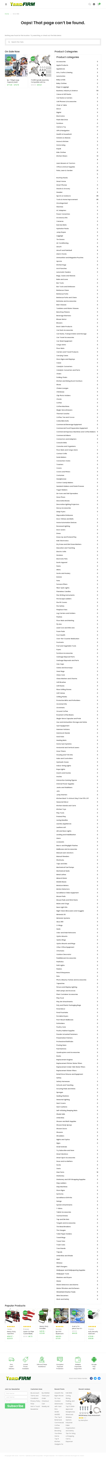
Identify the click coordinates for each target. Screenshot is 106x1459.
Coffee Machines (77, 406)
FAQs (32, 1404)
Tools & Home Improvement (77, 199)
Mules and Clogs (77, 904)
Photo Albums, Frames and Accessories (77, 980)
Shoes (77, 385)
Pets (77, 976)
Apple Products (77, 65)
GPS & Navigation (77, 131)
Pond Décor (77, 1009)
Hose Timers (77, 751)
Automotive (77, 76)
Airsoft (77, 247)
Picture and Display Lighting (77, 987)
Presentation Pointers (77, 1038)
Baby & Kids (77, 80)
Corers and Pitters (77, 472)
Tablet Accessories (77, 1212)
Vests (77, 1169)
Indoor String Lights (77, 766)
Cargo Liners (77, 345)
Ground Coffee (77, 711)
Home (7, 14)
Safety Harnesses (77, 1081)
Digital (77, 112)
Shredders (77, 1136)
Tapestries (77, 983)
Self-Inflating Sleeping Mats (77, 1110)
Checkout (45, 1401)
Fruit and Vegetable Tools (77, 646)
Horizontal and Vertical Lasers (77, 748)
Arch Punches (77, 268)
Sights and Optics (77, 1139)
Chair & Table (77, 105)
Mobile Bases (77, 882)
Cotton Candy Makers (77, 483)
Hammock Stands (77, 733)
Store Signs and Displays (77, 359)
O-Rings (77, 925)
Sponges (77, 1092)
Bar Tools (77, 283)
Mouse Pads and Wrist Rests (77, 900)
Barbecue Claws (77, 290)
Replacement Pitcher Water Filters (77, 1063)
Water (77, 1281)
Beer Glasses (77, 305)
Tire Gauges (77, 1230)
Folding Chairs (77, 377)
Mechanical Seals (77, 871)
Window (77, 1263)
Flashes (77, 617)
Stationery (77, 1176)
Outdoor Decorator (77, 954)
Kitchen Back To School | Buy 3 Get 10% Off (77, 798)
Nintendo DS (77, 914)
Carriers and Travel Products (77, 352)
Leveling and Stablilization (77, 835)
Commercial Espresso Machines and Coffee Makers (77, 432)
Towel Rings (77, 1237)
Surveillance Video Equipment (77, 893)
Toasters (77, 464)
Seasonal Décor (77, 802)
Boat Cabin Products (77, 327)
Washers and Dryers (77, 1277)
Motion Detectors (77, 889)
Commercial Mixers (77, 435)
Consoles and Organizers (77, 446)
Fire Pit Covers (77, 602)
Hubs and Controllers (77, 758)
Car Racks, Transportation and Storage (77, 334)
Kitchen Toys (77, 809)
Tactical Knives (77, 1216)
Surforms (77, 1194)
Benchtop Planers (77, 312)
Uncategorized (77, 203)
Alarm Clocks (77, 254)
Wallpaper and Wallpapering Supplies (77, 1270)
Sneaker (77, 192)
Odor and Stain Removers (77, 933)
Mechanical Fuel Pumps (77, 867)
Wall (77, 1259)
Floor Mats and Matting (77, 620)
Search (90, 4)
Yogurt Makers (77, 490)
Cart (43, 1404)
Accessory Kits (77, 218)
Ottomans (77, 951)
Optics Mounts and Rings (77, 943)
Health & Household (77, 134)
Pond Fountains (77, 1012)
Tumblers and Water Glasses (77, 308)
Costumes (77, 475)
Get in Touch (35, 1406)
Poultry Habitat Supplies (77, 1031)
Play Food (77, 998)
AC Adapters (77, 210)
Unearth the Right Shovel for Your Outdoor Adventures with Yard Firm (59, 1401)
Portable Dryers (77, 1016)
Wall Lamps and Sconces (77, 991)
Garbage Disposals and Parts (77, 660)
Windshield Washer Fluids (77, 1292)
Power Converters (77, 214)
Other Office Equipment (77, 947)
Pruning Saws (77, 1045)
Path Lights (77, 965)
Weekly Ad (45, 1406)
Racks (77, 1056)
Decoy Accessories (77, 508)
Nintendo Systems (77, 918)
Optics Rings (77, 940)
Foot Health (77, 635)
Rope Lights (77, 769)
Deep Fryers (77, 512)
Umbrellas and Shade (77, 1256)
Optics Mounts (77, 936)
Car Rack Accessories (77, 330)
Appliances (77, 69)
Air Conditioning (77, 243)
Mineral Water (77, 878)
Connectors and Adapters (77, 439)
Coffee (77, 403)
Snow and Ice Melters (77, 1161)
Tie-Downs (77, 239)
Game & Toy (77, 127)
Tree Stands (77, 1248)
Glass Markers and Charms (77, 679)
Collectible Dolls (77, 421)
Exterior (77, 577)
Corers (77, 468)
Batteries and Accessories (77, 301)
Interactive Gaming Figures (77, 780)
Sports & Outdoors (77, 196)
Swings (77, 1201)
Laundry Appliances (77, 824)
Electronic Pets (77, 559)
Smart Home (77, 181)
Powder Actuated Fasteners (77, 1034)
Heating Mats (77, 740)
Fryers (77, 650)
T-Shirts (77, 1208)
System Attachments (77, 1205)
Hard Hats (77, 737)
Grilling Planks (77, 697)
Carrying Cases (77, 356)
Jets (77, 791)
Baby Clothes (77, 83)
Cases (77, 363)
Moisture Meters (77, 885)
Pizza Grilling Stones (77, 689)
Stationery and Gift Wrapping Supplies (77, 1179)
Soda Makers (77, 457)
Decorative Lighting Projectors (77, 504)
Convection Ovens (77, 461)
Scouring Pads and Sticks (77, 1089)
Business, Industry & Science (77, 91)
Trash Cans (77, 1245)
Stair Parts (77, 1172)
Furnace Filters (77, 584)
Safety (77, 1078)
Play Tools (77, 813)
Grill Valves (77, 693)
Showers (77, 1132)
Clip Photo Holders (77, 395)
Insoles (77, 777)
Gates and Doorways (77, 668)
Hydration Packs (77, 229)
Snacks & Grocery (77, 189)
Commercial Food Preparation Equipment (77, 428)
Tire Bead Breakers (77, 1227)
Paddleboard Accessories (77, 958)
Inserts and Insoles (77, 773)
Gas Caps (77, 664)
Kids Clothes (77, 152)
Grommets (77, 708)
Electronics (77, 116)
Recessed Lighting (77, 526)
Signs (77, 1143)
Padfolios (77, 962)
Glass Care (77, 675)
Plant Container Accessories (77, 994)
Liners (77, 838)
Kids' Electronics (77, 541)
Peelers (77, 969)
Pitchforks (77, 860)
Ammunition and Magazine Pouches (77, 258)
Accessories (77, 62)
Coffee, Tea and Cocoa (77, 417)
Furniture (77, 123)
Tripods (77, 1252)
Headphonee (77, 479)
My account (35, 1393)
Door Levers (77, 530)
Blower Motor (77, 319)
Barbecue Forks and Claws (77, 297)
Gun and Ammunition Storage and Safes (77, 722)
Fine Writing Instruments (77, 595)
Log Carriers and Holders (77, 613)
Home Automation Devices (77, 522)
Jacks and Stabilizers (77, 787)
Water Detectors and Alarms (77, 1285)
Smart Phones (77, 185)
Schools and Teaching (77, 1085)
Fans (77, 581)
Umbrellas (77, 1118)
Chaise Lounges (77, 388)
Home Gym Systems (77, 744)
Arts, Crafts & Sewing (77, 72)
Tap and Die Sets (77, 1219)
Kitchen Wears (77, 158)
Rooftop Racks (77, 178)
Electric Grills (77, 552)
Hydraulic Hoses (77, 762)
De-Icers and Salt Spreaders (77, 493)
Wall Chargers (77, 1267)
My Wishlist (46, 1393)
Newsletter (34, 1409)
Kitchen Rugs (77, 265)
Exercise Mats (77, 225)
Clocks (77, 399)
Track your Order (45, 1397)
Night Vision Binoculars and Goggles (77, 911)
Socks (77, 1165)
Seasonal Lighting (77, 1100)
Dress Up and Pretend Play (77, 537)
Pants (77, 566)
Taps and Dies (77, 864)
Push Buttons (77, 1049)
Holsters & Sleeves (77, 138)
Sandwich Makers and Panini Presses (77, 486)
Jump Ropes (77, 232)
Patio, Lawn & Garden (77, 172)
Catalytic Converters (77, 366)
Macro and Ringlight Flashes (77, 845)
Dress (77, 533)
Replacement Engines (77, 1060)
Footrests (77, 642)
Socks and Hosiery (77, 573)
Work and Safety (77, 1299)
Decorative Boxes (77, 501)
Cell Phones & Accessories (77, 101)
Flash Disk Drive (77, 120)
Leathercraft (77, 827)
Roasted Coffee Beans (77, 715)
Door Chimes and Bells (77, 519)
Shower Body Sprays (77, 1125)
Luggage (77, 236)
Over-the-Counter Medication (77, 639)
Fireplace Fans (77, 610)
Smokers (77, 555)
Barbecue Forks (77, 294)
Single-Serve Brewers (77, 410)
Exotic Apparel (77, 562)
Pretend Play (77, 816)
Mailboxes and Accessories (77, 849)
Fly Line (77, 624)
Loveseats (77, 842)
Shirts (77, 570)
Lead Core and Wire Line (77, 628)
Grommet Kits (77, 704)
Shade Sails (77, 1114)
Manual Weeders (77, 856)
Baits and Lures (77, 279)
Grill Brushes (77, 682)
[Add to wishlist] (16, 56)
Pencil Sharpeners (77, 973)
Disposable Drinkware (77, 515)
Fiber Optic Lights (77, 588)
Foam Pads (77, 631)
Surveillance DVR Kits (77, 1198)
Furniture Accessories (77, 653)
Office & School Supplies (77, 167)
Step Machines (77, 1187)
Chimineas (77, 392)
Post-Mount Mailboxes (77, 1020)
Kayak (77, 149)
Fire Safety (77, 606)
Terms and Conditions (34, 1397)
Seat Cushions (77, 1107)
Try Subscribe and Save (77, 1150)
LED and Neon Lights (77, 831)
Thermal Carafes (77, 414)
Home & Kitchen (77, 141)
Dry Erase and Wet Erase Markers (77, 544)
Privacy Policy (35, 1401)
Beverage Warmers (77, 316)
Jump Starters (77, 795)
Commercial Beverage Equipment (77, 424)
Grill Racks (77, 686)
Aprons (77, 261)
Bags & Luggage (77, 87)
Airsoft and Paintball (77, 250)
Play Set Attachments (77, 1002)
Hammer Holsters (77, 729)
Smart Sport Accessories (77, 1158)
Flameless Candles (77, 591)
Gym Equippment (77, 726)
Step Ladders (77, 1183)
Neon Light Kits (77, 907)
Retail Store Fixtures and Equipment (77, 1074)
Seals (77, 929)
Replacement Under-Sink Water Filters (77, 1067)
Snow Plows (77, 497)
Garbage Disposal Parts (77, 657)
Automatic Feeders (77, 272)
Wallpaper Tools (77, 1274)
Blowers (77, 323)
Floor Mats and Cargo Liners (77, 450)
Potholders (77, 1023)
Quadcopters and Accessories (77, 1052)
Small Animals (77, 1147)
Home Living (77, 145)
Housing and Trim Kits (77, 755)
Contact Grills (77, 454)
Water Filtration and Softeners (77, 1288)
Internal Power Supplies (77, 784)
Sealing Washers (77, 1096)
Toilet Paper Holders (77, 1234)
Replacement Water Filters (77, 1071)
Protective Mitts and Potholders (77, 700)
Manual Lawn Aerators (77, 853)
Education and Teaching (77, 548)
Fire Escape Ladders (77, 599)
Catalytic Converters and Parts (77, 370)
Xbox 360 (77, 922)
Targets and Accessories (77, 1223)
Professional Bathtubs (77, 1041)
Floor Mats (77, 348)
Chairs (77, 374)
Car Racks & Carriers (77, 98)
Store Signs (77, 1190)
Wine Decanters (77, 1296)
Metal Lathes (77, 875)
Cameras (77, 221)
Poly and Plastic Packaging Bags (77, 1005)
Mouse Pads (77, 896)
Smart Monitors (77, 1154)
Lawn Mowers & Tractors (77, 163)
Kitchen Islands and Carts (77, 806)
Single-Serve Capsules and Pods (77, 718)
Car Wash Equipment (77, 341)
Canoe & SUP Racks (77, 94)
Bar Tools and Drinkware (77, 287)
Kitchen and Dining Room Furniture (77, 381)
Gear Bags (77, 671)
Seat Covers (77, 1103)
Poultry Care (77, 1027)
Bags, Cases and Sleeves (77, 276)
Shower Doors (77, 1129)
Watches (77, 207)
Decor (77, 109)
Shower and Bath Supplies (77, 1121)
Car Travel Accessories (77, 337)
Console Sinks (77, 443)
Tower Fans (77, 1241)
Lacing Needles (77, 820)
